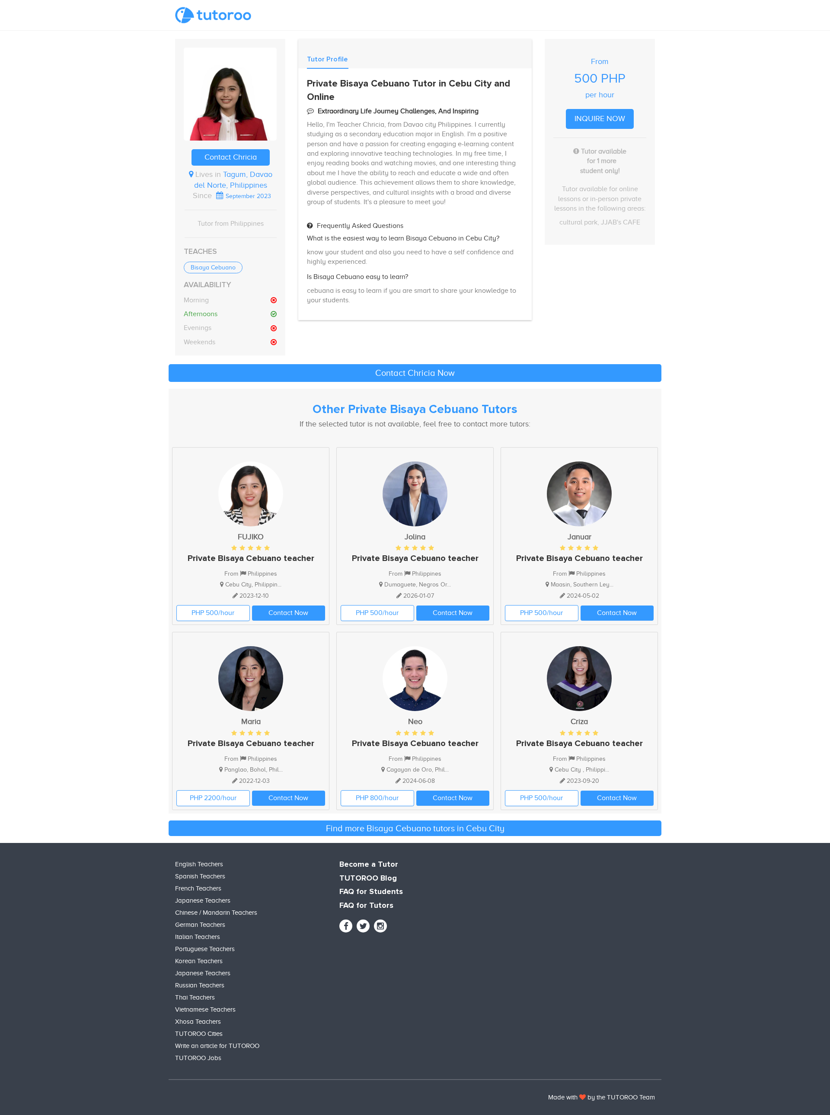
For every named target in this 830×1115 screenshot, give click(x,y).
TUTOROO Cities (199, 1033)
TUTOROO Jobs (198, 1057)
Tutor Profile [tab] (327, 59)
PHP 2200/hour (213, 798)
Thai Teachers (195, 997)
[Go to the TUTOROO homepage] (213, 15)
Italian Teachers (197, 936)
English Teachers (199, 864)
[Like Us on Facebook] (345, 926)
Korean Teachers (199, 961)
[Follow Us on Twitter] (363, 926)
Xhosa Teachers (198, 1021)
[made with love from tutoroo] (582, 1097)
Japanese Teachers (202, 900)
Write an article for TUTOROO (217, 1045)
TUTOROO (622, 1097)
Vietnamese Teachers (205, 1009)
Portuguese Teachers (205, 948)
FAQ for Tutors (366, 906)
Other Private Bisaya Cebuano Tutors (415, 410)
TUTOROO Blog (368, 878)
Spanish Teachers (200, 876)
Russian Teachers (199, 985)
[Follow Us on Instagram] (380, 926)
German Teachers (200, 924)
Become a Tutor (368, 864)
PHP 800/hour (377, 798)
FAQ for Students (371, 892)
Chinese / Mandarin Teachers (216, 912)
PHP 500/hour (213, 613)
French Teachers (198, 888)
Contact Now (288, 613)
